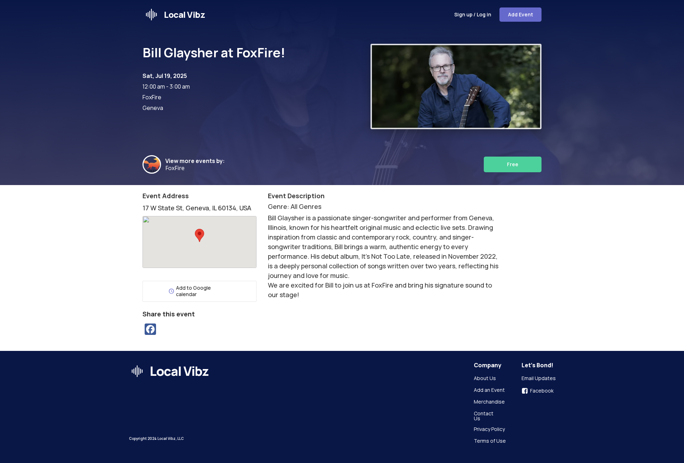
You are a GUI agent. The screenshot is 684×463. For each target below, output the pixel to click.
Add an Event (489, 390)
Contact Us (484, 416)
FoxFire (177, 168)
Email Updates (539, 379)
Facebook (542, 390)
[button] (199, 235)
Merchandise (489, 402)
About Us (485, 379)
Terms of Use (490, 441)
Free (512, 164)
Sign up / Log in (472, 14)
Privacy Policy (489, 429)
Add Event (520, 14)
